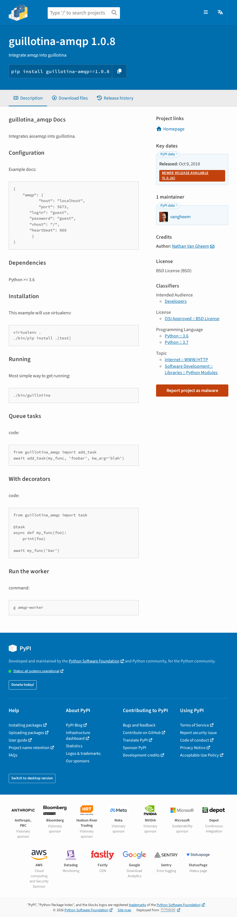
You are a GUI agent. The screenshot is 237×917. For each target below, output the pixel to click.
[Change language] (220, 12)
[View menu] (206, 12)
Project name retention (29, 748)
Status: (36, 671)
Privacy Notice (192, 748)
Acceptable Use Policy (199, 755)
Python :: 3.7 (176, 342)
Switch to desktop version (32, 778)
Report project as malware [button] (192, 390)
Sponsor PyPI (134, 748)
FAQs (13, 755)
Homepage (173, 129)
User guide (18, 740)
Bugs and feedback (139, 725)
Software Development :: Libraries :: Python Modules (191, 369)
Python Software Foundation (94, 661)
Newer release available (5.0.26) (185, 175)
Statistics (74, 746)
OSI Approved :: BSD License (192, 318)
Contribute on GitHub (142, 733)
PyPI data (167, 154)
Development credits (141, 755)
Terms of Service (194, 725)
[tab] (28, 98)
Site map (124, 910)
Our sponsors (77, 761)
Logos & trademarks (83, 753)
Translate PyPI (135, 740)
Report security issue (198, 733)
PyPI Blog (74, 725)
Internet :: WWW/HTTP (186, 359)
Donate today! (22, 684)
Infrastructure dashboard (78, 736)
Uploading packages (26, 733)
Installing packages (25, 725)
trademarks (137, 904)
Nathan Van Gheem (190, 246)
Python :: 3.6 (176, 336)
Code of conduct (194, 740)
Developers (176, 301)
